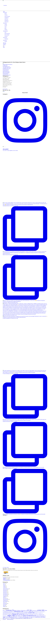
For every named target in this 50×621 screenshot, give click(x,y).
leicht (31, 613)
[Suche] (3, 45)
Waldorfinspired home (8, 618)
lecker (27, 613)
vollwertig (21, 617)
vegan (11, 615)
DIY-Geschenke (34, 610)
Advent (4, 610)
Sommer (4, 602)
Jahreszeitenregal (42, 611)
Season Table (36, 614)
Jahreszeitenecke (36, 611)
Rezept (15, 614)
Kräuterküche (5, 600)
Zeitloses (4, 606)
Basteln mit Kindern (18, 610)
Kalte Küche (5, 598)
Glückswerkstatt (5, 594)
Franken (4, 585)
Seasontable (32, 614)
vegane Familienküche (29, 615)
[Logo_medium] (10, 5)
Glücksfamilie (5, 589)
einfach (40, 610)
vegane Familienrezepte (41, 615)
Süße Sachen (5, 603)
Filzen (4, 584)
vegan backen (18, 615)
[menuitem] (25, 11)
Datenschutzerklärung (10, 619)
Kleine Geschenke (5, 599)
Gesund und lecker (5, 588)
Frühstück (4, 587)
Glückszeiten (5, 595)
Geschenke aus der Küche (9, 611)
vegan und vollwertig (9, 617)
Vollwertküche (38, 617)
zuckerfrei (30, 618)
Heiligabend (5, 76)
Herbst (4, 597)
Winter (4, 605)
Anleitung (10, 610)
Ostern (10, 614)
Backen (4, 583)
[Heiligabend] (7, 73)
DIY (29, 610)
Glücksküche (5, 591)
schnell (21, 614)
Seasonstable (27, 614)
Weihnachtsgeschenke (20, 618)
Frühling (4, 586)
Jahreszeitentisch (7, 613)
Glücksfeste (5, 590)
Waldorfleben (13, 618)
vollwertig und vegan (29, 617)
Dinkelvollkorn (24, 610)
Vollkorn (17, 617)
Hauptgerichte (5, 596)
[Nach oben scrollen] (0, 620)
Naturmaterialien (5, 601)
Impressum (4, 619)
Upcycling (4, 604)
